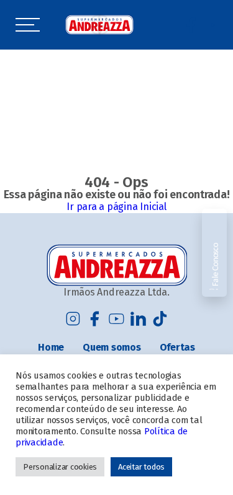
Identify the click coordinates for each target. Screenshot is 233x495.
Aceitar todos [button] (141, 466)
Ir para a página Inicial (116, 206)
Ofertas (177, 347)
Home (51, 347)
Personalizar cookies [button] (60, 466)
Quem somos (112, 347)
